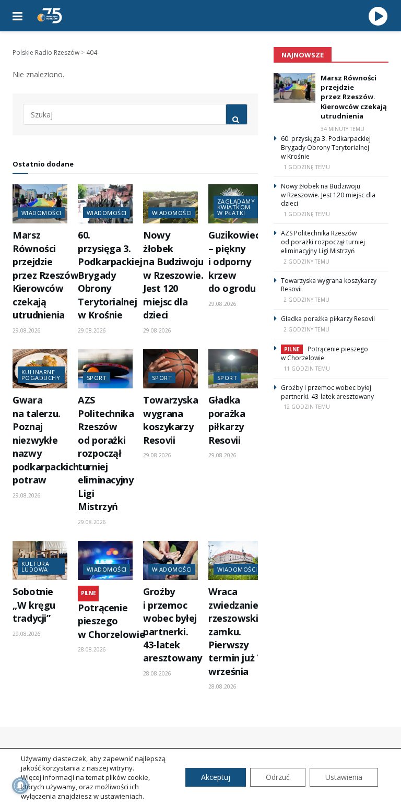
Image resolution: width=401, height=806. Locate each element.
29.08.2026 (27, 330)
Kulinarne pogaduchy (40, 375)
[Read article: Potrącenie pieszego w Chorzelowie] (105, 560)
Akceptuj (215, 777)
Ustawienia (343, 777)
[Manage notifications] (20, 785)
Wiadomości (41, 213)
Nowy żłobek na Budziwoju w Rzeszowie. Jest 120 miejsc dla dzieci (173, 275)
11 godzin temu (307, 368)
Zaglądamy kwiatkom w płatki (236, 207)
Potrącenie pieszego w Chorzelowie (111, 621)
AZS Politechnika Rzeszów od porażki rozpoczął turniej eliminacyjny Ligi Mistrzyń (106, 453)
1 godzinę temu (307, 167)
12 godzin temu (307, 406)
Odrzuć (278, 777)
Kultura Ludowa (35, 566)
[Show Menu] (17, 15)
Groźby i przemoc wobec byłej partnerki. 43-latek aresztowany (172, 624)
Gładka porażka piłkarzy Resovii (226, 420)
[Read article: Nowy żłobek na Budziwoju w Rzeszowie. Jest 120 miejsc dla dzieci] (170, 203)
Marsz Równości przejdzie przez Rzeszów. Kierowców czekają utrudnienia (47, 275)
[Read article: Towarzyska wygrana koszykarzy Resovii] (170, 368)
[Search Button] (236, 114)
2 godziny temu (306, 261)
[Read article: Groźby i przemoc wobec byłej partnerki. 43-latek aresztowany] (170, 560)
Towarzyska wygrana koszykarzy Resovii (170, 420)
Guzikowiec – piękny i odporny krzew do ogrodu (234, 261)
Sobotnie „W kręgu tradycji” (34, 604)
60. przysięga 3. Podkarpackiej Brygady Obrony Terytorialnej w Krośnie (110, 275)
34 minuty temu (342, 129)
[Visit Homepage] (49, 15)
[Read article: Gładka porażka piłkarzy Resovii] (235, 368)
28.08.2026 (92, 649)
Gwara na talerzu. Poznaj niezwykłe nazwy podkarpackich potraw (45, 440)
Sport (97, 378)
